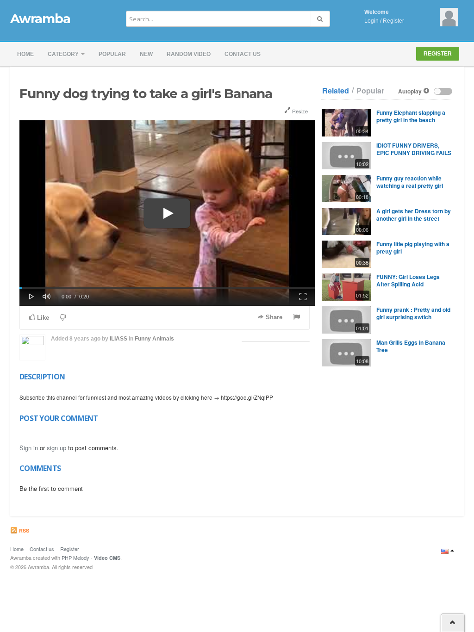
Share (273, 317)
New (146, 54)
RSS (23, 530)
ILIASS (118, 338)
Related (335, 91)
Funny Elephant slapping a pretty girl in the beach (410, 116)
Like (42, 317)
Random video (189, 54)
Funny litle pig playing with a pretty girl (412, 247)
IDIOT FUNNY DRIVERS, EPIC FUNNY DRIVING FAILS (413, 149)
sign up (56, 447)
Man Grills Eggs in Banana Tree (410, 346)
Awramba (40, 18)
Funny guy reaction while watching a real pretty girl (409, 182)
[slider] (167, 288)
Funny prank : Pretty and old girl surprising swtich (413, 313)
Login (371, 21)
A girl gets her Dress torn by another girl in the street (413, 215)
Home (25, 54)
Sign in (28, 447)
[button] (31, 296)
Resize (299, 111)
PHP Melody (75, 557)
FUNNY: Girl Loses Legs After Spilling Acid (408, 280)
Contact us (243, 54)
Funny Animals (154, 338)
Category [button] (64, 54)
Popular (112, 54)
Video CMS (107, 557)
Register (393, 21)
